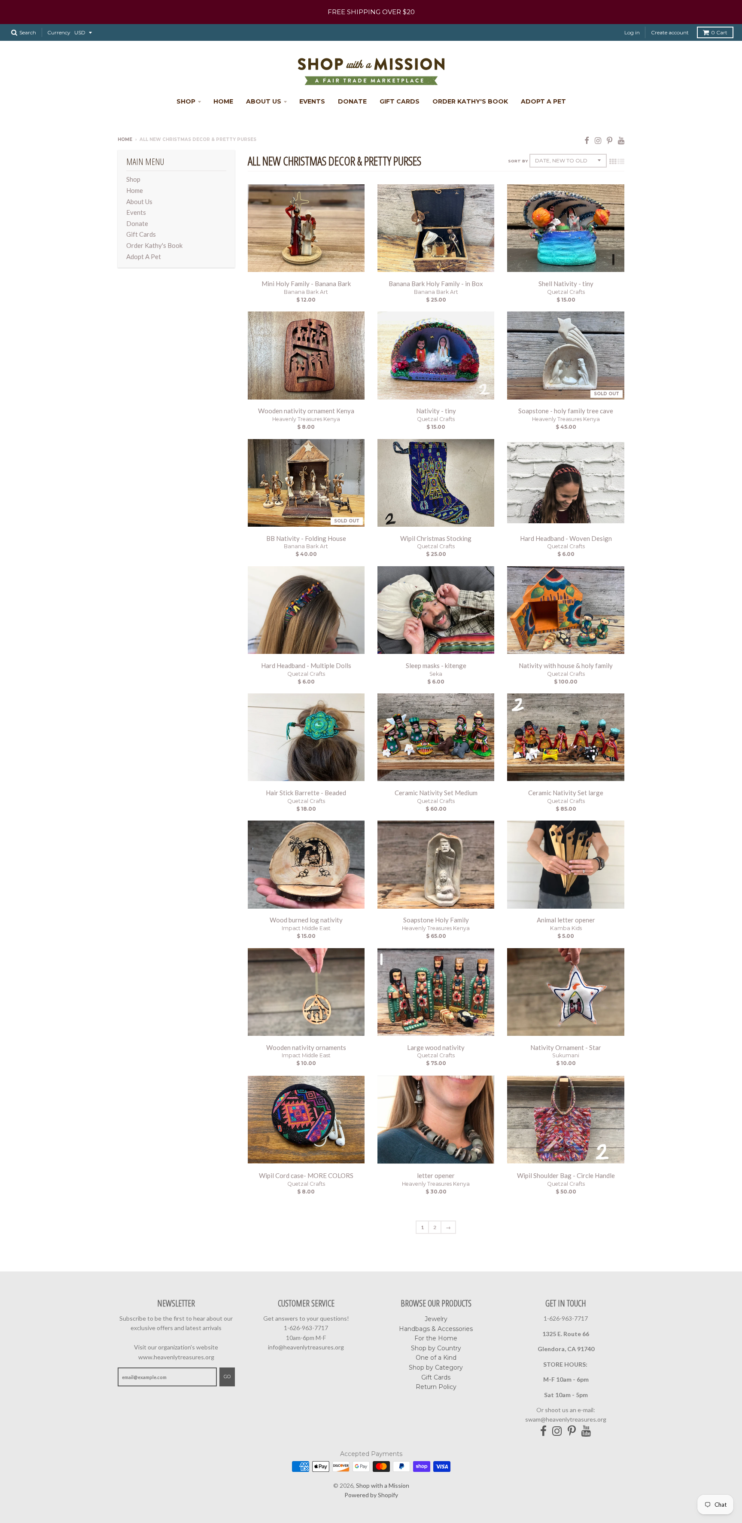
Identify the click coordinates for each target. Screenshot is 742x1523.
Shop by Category (436, 1367)
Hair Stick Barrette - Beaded (306, 793)
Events (312, 101)
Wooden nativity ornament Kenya (306, 411)
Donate (352, 101)
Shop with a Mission (382, 1485)
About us (263, 101)
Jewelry (436, 1319)
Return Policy (436, 1387)
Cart (719, 32)
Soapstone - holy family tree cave (565, 411)
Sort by (518, 161)
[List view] (620, 161)
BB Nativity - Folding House (306, 538)
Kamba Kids (566, 928)
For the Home (435, 1338)
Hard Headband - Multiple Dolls (306, 665)
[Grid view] (612, 161)
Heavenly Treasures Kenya (306, 419)
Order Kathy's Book (470, 101)
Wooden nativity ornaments (306, 1047)
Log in (632, 32)
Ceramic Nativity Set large (565, 793)
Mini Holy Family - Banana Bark (306, 283)
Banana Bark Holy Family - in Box (436, 283)
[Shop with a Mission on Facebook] (586, 140)
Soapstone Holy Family (436, 920)
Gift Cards (400, 101)
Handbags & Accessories (436, 1329)
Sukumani (565, 1055)
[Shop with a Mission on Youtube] (621, 140)
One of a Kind (436, 1357)
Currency (58, 32)
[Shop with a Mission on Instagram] (598, 140)
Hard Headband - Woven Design (566, 538)
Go (227, 1376)
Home (223, 101)
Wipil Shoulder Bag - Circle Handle (566, 1175)
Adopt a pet (543, 101)
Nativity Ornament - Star (565, 1047)
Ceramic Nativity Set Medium (436, 793)
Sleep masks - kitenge (436, 665)
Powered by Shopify (371, 1495)
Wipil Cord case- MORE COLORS (306, 1175)
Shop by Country (436, 1348)
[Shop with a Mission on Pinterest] (609, 140)
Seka (435, 674)
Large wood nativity (436, 1047)
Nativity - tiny (436, 411)
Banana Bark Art (306, 292)
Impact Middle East (306, 928)
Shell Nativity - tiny (565, 283)
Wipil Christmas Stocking (435, 538)
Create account (670, 32)
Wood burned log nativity (306, 920)
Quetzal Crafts (566, 292)
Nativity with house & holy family (566, 665)
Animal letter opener (566, 920)
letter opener (436, 1175)
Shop (185, 101)
